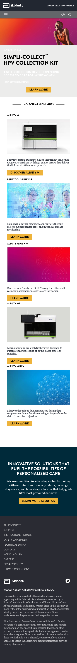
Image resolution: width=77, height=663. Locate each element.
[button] (69, 15)
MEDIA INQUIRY (13, 554)
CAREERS (9, 559)
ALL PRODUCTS (12, 525)
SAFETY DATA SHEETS (16, 540)
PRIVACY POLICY (13, 564)
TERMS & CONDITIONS (16, 569)
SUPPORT (9, 530)
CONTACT (9, 549)
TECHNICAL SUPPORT (16, 545)
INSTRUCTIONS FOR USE (18, 535)
